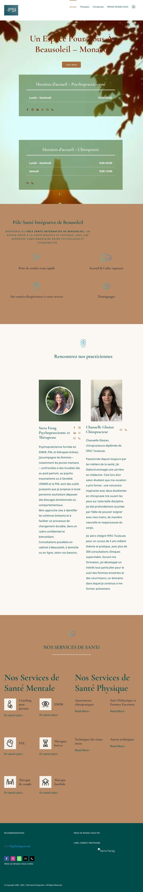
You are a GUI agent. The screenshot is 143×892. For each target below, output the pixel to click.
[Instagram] (13, 858)
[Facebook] (6, 858)
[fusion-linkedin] (75, 433)
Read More (82, 711)
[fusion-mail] (74, 438)
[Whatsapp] (19, 858)
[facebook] (27, 109)
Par (17, 846)
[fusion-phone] (79, 438)
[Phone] (32, 858)
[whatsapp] (42, 109)
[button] (133, 6)
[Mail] (25, 858)
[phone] (52, 109)
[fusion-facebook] (74, 428)
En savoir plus (13, 715)
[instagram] (32, 109)
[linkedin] (37, 109)
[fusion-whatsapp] (80, 433)
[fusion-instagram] (79, 428)
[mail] (47, 109)
